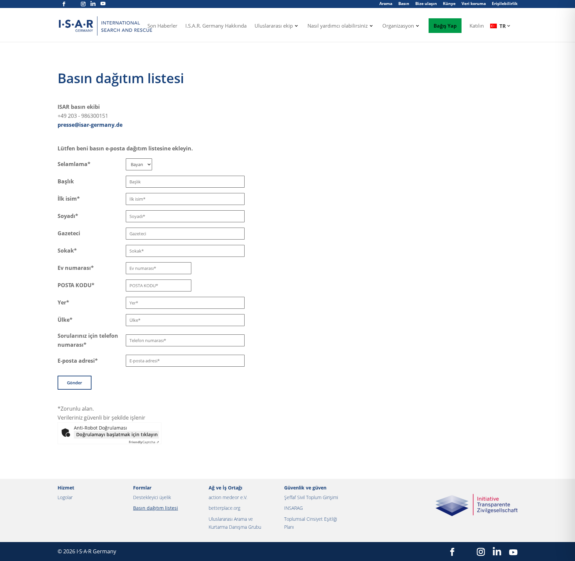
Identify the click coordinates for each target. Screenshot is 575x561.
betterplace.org (224, 508)
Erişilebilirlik (504, 3)
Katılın (477, 26)
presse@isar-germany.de (90, 124)
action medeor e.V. (228, 497)
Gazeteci (69, 233)
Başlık (66, 181)
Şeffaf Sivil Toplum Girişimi (311, 497)
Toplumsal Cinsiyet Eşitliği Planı (310, 523)
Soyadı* (68, 216)
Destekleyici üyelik (152, 497)
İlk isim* (69, 198)
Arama (385, 3)
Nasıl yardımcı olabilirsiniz (337, 26)
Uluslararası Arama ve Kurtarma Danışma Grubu (235, 523)
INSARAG (293, 508)
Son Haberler (162, 26)
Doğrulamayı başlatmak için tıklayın (117, 434)
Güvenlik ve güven (305, 487)
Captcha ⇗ (144, 442)
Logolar (65, 497)
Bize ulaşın (426, 3)
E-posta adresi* (78, 360)
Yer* (63, 302)
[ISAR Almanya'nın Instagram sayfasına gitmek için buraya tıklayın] (83, 4)
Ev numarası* (76, 268)
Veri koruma (474, 3)
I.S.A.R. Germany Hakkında (216, 26)
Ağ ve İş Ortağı (225, 487)
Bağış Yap (445, 25)
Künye (449, 3)
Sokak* (67, 250)
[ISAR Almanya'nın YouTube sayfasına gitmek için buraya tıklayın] (102, 4)
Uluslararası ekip (274, 26)
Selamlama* (74, 164)
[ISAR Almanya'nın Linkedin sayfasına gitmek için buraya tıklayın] (93, 4)
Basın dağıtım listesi (155, 508)
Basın (403, 3)
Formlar (142, 487)
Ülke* (65, 319)
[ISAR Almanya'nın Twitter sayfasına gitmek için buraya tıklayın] (73, 4)
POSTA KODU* (76, 285)
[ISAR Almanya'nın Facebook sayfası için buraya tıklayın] (64, 4)
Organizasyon (398, 26)
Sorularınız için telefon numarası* (88, 340)
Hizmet (66, 487)
